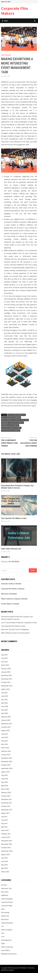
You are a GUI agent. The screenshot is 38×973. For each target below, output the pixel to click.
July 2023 (4, 655)
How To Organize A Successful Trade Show (15, 420)
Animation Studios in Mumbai (11, 584)
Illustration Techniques (9, 594)
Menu (6, 21)
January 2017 (5, 837)
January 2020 (5, 720)
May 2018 (4, 782)
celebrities (4, 895)
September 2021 (6, 686)
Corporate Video (6, 906)
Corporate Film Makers (14, 11)
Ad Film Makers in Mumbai (10, 604)
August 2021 (5, 689)
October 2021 (5, 682)
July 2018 (4, 775)
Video (3, 943)
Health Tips (5, 916)
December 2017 (6, 799)
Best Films (4, 892)
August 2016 (5, 854)
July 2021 (4, 693)
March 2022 (5, 665)
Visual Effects (5, 950)
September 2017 (6, 810)
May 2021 (4, 699)
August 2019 (5, 730)
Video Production (7, 947)
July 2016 (4, 858)
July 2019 (4, 734)
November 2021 (6, 679)
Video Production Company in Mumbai (14, 599)
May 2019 (4, 741)
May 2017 (4, 823)
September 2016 (6, 851)
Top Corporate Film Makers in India (13, 518)
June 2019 (4, 737)
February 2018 (6, 792)
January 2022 (5, 672)
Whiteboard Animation (9, 954)
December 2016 (6, 841)
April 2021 (4, 703)
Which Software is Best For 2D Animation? (15, 633)
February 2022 (6, 668)
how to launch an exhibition (16, 415)
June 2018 (4, 779)
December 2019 (6, 724)
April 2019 (4, 744)
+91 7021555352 (13, 561)
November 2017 (6, 803)
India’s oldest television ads (11, 549)
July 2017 (4, 816)
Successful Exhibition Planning (11, 428)
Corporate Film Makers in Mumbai (12, 589)
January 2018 (5, 796)
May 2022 (4, 662)
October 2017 (5, 806)
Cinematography (7, 899)
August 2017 (5, 813)
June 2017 (4, 820)
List (2, 926)
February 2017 (6, 834)
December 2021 (6, 675)
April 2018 (4, 785)
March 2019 (5, 748)
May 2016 (4, 865)
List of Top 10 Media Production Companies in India (19, 622)
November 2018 (6, 761)
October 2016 (5, 847)
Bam (12, 970)
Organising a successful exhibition (12, 422)
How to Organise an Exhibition (11, 417)
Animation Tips (6, 888)
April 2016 (4, 868)
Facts (3, 909)
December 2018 (6, 758)
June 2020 (4, 706)
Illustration (5, 919)
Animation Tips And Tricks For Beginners (15, 629)
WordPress (4, 970)
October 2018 (5, 765)
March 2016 (5, 872)
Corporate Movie (7, 902)
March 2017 (5, 830)
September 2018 (6, 768)
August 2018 (5, 772)
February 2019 (6, 751)
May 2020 (4, 710)
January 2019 (5, 755)
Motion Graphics (6, 930)
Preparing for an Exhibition (10, 425)
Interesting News (7, 923)
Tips (2, 933)
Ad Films (4, 885)
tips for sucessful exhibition (11, 430)
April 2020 (4, 713)
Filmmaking (5, 912)
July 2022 (4, 658)
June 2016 (4, 861)
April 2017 (4, 827)
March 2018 (5, 789)
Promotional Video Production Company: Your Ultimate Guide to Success (17, 486)
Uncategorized (6, 55)
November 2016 (6, 844)
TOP (2, 937)
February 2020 (6, 717)
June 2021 (4, 696)
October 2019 (5, 727)
